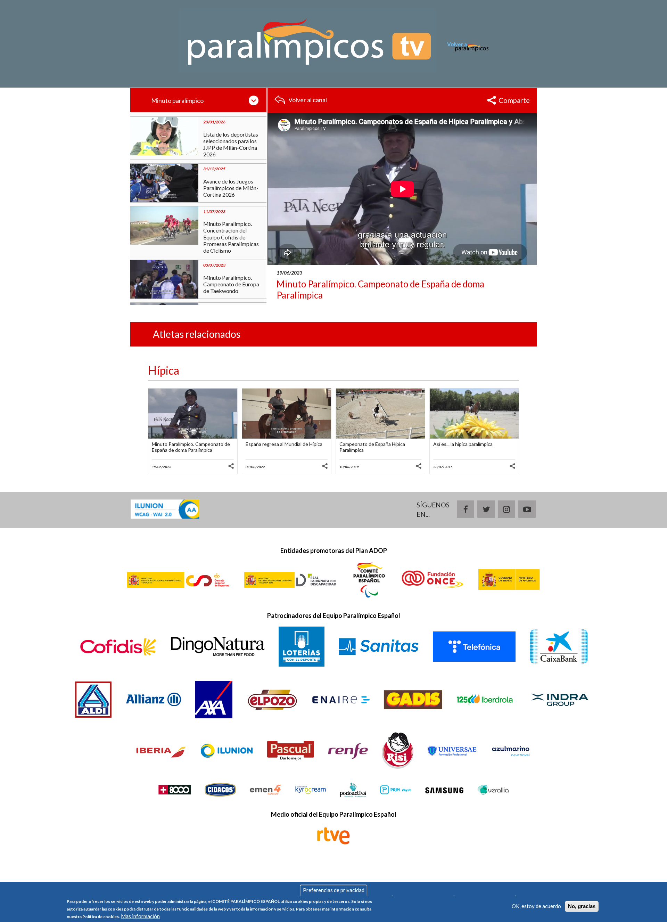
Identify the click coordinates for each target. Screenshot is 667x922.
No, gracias (581, 906)
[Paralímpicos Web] (468, 52)
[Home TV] (307, 41)
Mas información (140, 916)
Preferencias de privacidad (333, 890)
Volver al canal (307, 100)
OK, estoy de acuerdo (536, 906)
